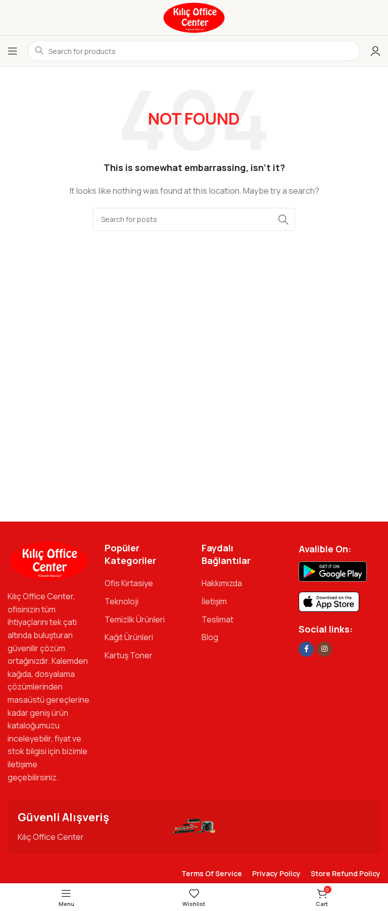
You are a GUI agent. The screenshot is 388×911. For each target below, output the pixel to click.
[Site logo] (194, 17)
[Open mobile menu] (13, 51)
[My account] (375, 51)
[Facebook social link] (306, 649)
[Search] (283, 219)
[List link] (145, 583)
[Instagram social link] (324, 649)
